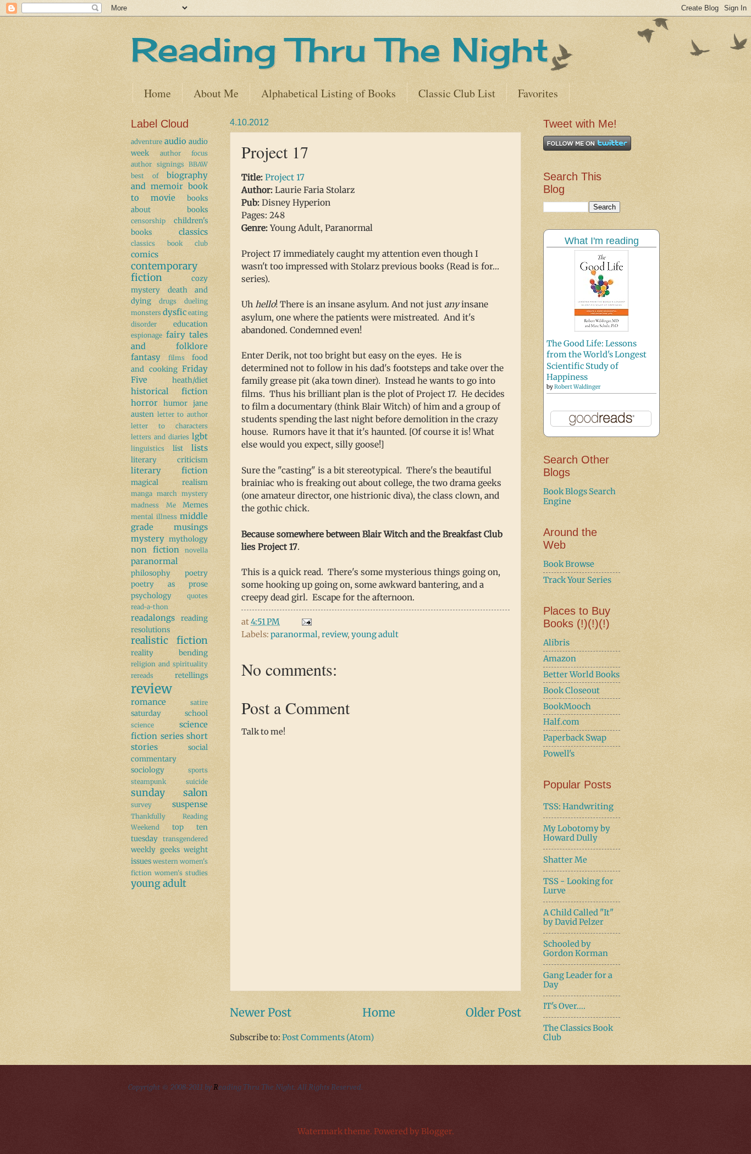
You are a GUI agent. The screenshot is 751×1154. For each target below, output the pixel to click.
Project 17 (285, 177)
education (190, 324)
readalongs (153, 618)
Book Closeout (571, 690)
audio (175, 141)
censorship (148, 221)
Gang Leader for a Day (577, 980)
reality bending (169, 653)
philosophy (150, 573)
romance (148, 702)
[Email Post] (305, 622)
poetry (196, 573)
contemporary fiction (164, 272)
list (178, 448)
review (334, 634)
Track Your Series (577, 580)
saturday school (169, 713)
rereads (142, 675)
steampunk (148, 781)
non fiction (155, 550)
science (142, 725)
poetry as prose (169, 584)
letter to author (182, 414)
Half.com (561, 722)
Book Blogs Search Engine (579, 496)
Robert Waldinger (577, 386)
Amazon (559, 659)
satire (199, 702)
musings (191, 527)
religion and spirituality (169, 664)
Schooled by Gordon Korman (575, 949)
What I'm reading (602, 240)
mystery (147, 539)
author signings (157, 164)
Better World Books (581, 675)
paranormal (294, 634)
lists (199, 448)
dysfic (174, 312)
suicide (197, 781)
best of (144, 176)
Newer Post (260, 1013)
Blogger (436, 1131)
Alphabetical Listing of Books (328, 93)
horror (144, 403)
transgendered (185, 839)
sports (198, 770)
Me (171, 505)
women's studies (181, 873)
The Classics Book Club (578, 1033)
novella (196, 550)
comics (144, 254)
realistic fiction (169, 640)
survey (141, 804)
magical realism (169, 482)
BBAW (198, 164)
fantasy (146, 357)
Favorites (538, 93)
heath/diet (190, 380)
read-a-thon (149, 607)
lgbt (200, 436)
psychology (151, 595)
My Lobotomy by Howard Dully (576, 833)
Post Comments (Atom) (328, 1037)
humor (175, 403)
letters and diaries (160, 437)
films (176, 358)
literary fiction (169, 471)
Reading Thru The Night (340, 49)
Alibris (556, 643)
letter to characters (169, 426)
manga (141, 493)
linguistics (147, 448)
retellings (191, 675)
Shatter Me (565, 860)
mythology (188, 539)
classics (193, 232)
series (172, 736)
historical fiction (169, 391)
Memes (195, 505)
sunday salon (169, 793)
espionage (146, 335)
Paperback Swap (574, 738)
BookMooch (567, 706)
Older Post (493, 1013)
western (165, 861)
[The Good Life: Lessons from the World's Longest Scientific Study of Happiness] (601, 329)
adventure (146, 141)
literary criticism (169, 460)
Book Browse (568, 564)
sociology (147, 770)
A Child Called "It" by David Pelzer (578, 917)
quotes (197, 596)
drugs (167, 301)
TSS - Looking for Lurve (578, 886)
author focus (184, 153)
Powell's (559, 754)
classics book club (169, 243)
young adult (375, 634)
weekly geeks (155, 849)
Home (157, 93)
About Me (216, 93)
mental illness (154, 516)
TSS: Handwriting (578, 806)
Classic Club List (456, 93)
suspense (190, 804)
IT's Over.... (564, 1006)
